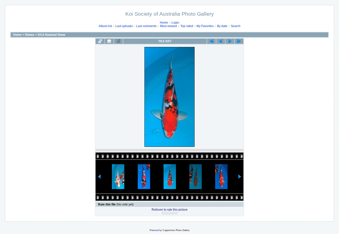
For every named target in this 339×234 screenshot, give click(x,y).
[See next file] (229, 41)
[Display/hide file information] (109, 41)
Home (164, 22)
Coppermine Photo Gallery (176, 230)
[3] (169, 213)
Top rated (186, 26)
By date (222, 26)
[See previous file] (220, 41)
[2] (166, 213)
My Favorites (205, 26)
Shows (29, 35)
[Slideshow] (118, 41)
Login (175, 22)
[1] (163, 213)
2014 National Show (51, 35)
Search (235, 26)
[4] (172, 213)
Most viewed (168, 26)
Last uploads (124, 26)
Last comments (146, 26)
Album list (105, 26)
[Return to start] (211, 41)
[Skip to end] (239, 41)
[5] (176, 213)
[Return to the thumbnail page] (100, 41)
